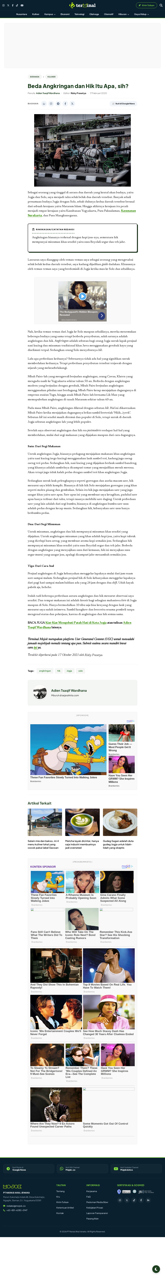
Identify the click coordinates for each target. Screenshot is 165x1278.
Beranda (34, 77)
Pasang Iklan (92, 1218)
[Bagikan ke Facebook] (65, 104)
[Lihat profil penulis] (40, 698)
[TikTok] (17, 5)
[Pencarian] (161, 5)
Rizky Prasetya (93, 655)
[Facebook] (12, 5)
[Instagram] (3, 5)
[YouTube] (22, 5)
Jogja (69, 671)
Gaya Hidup (140, 14)
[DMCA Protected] (126, 1191)
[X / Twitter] (8, 5)
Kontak (60, 1213)
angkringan (45, 671)
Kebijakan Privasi (94, 1207)
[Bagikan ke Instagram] (51, 104)
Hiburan (122, 14)
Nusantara (21, 14)
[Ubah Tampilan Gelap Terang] (156, 1269)
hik (58, 671)
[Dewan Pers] (134, 1191)
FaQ (88, 1196)
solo (80, 671)
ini (35, 647)
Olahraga (94, 14)
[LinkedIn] (148, 1200)
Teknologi (79, 14)
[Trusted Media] (119, 1191)
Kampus (48, 14)
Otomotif (108, 14)
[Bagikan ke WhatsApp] (44, 104)
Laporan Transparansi (97, 1213)
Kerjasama (91, 1191)
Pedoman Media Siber (97, 1202)
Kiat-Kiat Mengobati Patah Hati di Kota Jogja (76, 622)
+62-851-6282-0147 (16, 1210)
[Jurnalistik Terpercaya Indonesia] (146, 1191)
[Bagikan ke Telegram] (58, 104)
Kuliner (35, 14)
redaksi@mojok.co (16, 1206)
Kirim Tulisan (62, 1202)
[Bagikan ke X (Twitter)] (72, 104)
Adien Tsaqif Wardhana (69, 690)
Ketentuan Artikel (65, 1207)
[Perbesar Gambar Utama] (82, 186)
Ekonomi (65, 14)
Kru (58, 1196)
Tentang (60, 1191)
